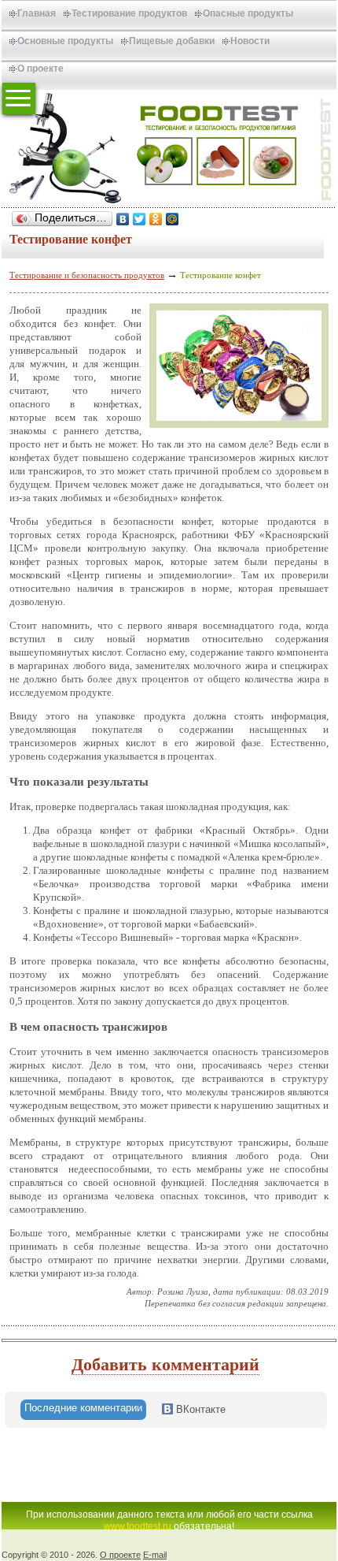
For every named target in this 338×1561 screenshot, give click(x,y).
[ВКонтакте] (123, 219)
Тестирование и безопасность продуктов (86, 275)
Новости (250, 40)
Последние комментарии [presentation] (83, 1408)
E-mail (155, 1554)
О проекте (40, 68)
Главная (36, 13)
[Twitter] (139, 219)
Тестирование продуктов (129, 13)
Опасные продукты (248, 13)
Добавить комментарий (165, 1364)
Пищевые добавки (172, 40)
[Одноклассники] (156, 219)
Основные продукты (65, 40)
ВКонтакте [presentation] (199, 1409)
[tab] (83, 1409)
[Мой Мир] (172, 219)
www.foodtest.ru (137, 1526)
